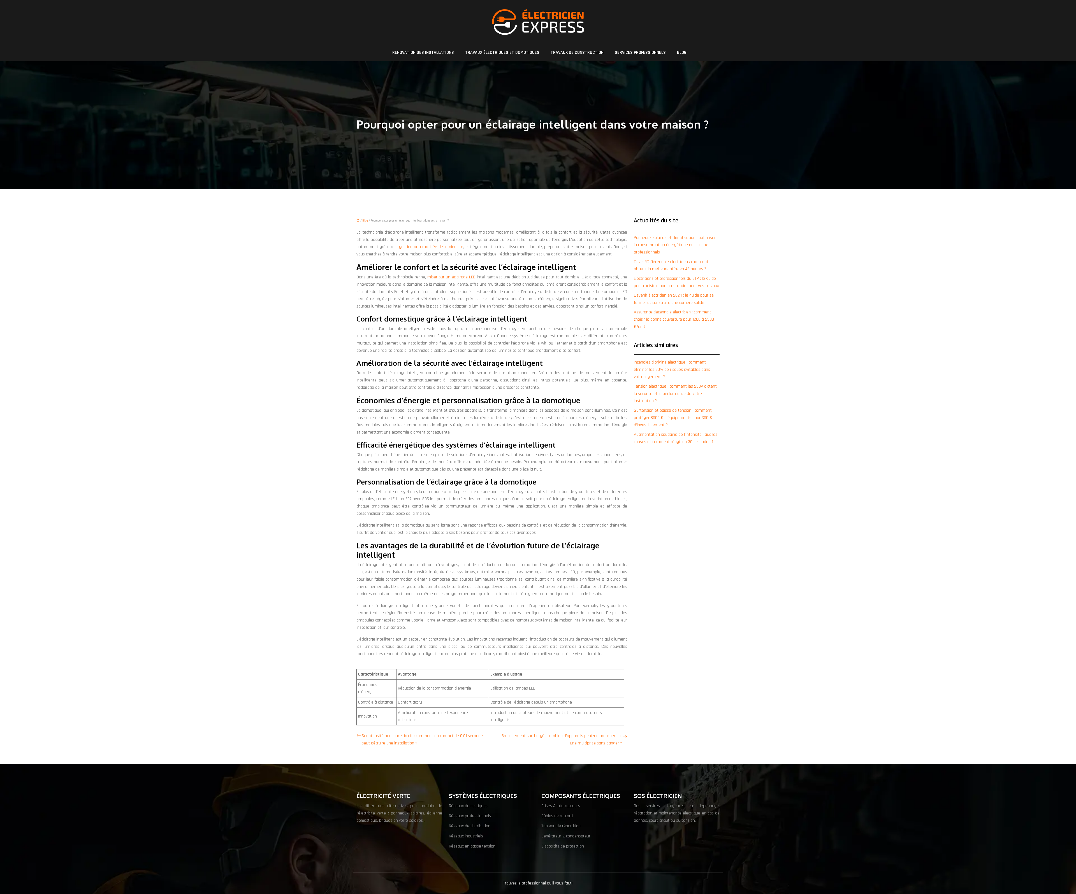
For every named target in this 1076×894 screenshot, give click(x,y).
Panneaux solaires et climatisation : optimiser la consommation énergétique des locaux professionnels (675, 245)
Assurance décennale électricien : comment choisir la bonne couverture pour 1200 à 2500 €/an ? (674, 319)
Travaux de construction (577, 52)
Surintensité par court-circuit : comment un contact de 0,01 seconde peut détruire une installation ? (422, 739)
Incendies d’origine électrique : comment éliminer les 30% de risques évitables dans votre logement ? (672, 369)
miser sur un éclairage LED (451, 277)
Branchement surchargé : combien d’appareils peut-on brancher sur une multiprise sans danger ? (562, 739)
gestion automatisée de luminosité (431, 247)
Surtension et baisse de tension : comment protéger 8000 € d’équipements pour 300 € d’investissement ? (673, 418)
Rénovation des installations (423, 52)
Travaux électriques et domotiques (502, 52)
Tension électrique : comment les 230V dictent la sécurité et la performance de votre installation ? (675, 393)
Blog (682, 52)
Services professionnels (640, 52)
